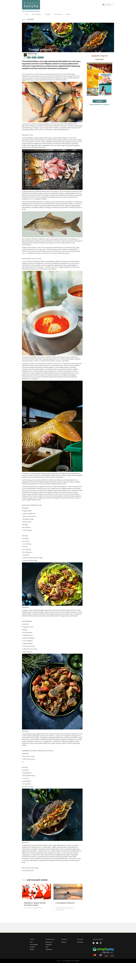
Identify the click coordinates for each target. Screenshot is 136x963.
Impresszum (49, 942)
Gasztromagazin (36, 14)
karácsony (41, 57)
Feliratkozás (80, 942)
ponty (28, 57)
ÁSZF (47, 947)
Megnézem (99, 101)
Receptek (47, 14)
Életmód (68, 14)
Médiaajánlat (49, 944)
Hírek (26, 14)
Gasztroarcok (58, 14)
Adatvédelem (49, 949)
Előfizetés (63, 942)
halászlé (34, 57)
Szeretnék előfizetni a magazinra (99, 104)
